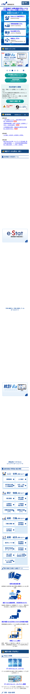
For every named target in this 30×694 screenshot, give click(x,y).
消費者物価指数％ (16, 23)
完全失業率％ (15, 31)
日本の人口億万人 (17, 16)
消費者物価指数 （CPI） (9, 510)
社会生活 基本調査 (9, 529)
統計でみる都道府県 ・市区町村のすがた (15, 602)
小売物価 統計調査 (21, 504)
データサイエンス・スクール (15, 668)
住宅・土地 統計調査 (21, 485)
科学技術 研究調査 (21, 548)
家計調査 (9, 498)
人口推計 (21, 479)
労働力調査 (9, 523)
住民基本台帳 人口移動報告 (9, 485)
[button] (7, 70)
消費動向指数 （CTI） (21, 510)
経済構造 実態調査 (21, 542)
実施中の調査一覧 (15, 101)
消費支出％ (14, 38)
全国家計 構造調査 (9, 504)
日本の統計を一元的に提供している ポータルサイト (15, 309)
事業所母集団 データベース (9, 548)
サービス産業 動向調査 (9, 561)
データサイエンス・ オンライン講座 (15, 684)
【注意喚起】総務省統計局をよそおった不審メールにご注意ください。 (14, 9)
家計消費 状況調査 (21, 498)
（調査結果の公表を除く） (16, 80)
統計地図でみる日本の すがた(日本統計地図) (15, 621)
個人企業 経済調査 (9, 555)
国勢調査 (9, 479)
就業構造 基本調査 (21, 523)
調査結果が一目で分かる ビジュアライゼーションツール (15, 462)
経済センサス (9, 542)
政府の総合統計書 (15, 583)
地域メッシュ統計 (15, 640)
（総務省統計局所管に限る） (15, 75)
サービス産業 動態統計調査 (21, 555)
